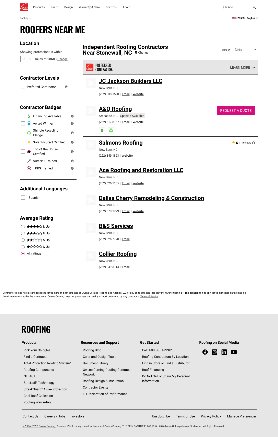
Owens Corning (24, 7)
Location (29, 43)
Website (138, 94)
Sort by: (226, 50)
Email (126, 94)
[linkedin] (224, 352)
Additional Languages (44, 189)
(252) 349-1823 (109, 155)
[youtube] (234, 352)
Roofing (24, 18)
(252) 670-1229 (109, 211)
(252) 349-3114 (109, 267)
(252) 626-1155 (109, 183)
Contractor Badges (40, 107)
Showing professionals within (41, 52)
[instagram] (214, 352)
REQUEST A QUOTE (236, 110)
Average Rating (36, 218)
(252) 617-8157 (109, 122)
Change (62, 59)
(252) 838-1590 (109, 94)
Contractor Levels (39, 78)
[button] (66, 86)
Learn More (240, 67)
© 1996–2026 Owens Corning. (39, 426)
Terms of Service (149, 296)
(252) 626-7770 (109, 239)
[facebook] (205, 352)
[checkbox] (23, 253)
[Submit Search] (254, 7)
